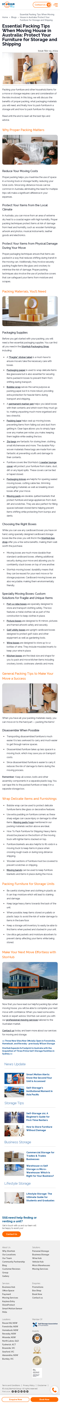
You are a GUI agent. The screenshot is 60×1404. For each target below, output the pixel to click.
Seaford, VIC (8, 1352)
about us (6, 1247)
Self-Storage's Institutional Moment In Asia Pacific (39, 1091)
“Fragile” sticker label (20, 357)
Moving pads (14, 496)
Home (5, 17)
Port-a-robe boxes (17, 604)
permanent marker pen (21, 404)
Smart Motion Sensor (12, 1308)
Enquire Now (15, 1399)
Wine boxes (13, 642)
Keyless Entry (8, 1301)
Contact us (8, 1030)
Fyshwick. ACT (9, 1344)
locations (6, 1319)
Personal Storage (40, 1251)
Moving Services (40, 1269)
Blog (4, 1265)
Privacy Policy (29, 1385)
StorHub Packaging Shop (35, 346)
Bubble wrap (14, 387)
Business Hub (8, 1287)
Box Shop (36, 1290)
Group (5, 1272)
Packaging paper (16, 370)
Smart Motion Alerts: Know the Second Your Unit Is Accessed (39, 1078)
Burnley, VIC (8, 1359)
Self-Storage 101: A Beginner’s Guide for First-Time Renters (38, 1116)
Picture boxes (14, 621)
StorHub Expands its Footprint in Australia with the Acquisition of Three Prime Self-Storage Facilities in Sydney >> (28, 1051)
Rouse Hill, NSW (9, 1323)
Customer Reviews (11, 1269)
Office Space (8, 1290)
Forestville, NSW (10, 1326)
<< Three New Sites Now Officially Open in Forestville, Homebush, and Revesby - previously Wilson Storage (29, 1042)
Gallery (5, 1276)
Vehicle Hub (38, 1262)
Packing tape (14, 420)
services (5, 1283)
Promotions (37, 1287)
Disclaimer (42, 1385)
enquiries (36, 1283)
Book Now (37, 1294)
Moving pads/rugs (23, 822)
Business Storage (40, 1254)
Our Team (7, 1258)
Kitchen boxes (14, 655)
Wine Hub (37, 1258)
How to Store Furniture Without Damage (39, 1129)
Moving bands (14, 870)
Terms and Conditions (11, 1385)
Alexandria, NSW (10, 1355)
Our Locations (9, 1254)
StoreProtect (8, 1305)
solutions (36, 1247)
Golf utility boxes (16, 630)
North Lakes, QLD (10, 1341)
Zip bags (11, 441)
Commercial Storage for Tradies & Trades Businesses (40, 1156)
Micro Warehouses (41, 1265)
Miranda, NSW (9, 1337)
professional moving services (22, 1020)
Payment (6, 1294)
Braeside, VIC (8, 1348)
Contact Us (40, 5)
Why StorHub (8, 1251)
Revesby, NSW (9, 1334)
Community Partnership (13, 1262)
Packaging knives (16, 479)
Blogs (14, 17)
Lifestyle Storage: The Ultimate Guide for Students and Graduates (40, 1197)
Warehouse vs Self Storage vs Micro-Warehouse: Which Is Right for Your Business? (40, 1170)
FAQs (4, 1312)
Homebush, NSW (10, 1330)
